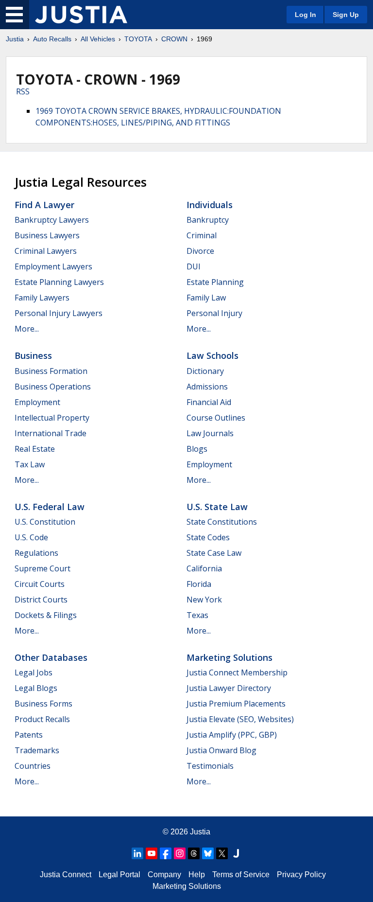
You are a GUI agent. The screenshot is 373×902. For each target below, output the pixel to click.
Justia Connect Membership (237, 672)
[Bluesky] (208, 853)
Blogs (196, 448)
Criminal (201, 235)
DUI (193, 266)
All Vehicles (98, 39)
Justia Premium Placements (236, 703)
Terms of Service (241, 874)
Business (33, 355)
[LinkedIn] (137, 853)
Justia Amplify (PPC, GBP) (231, 734)
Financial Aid (208, 402)
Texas (197, 615)
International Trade (50, 433)
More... (27, 328)
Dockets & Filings (46, 615)
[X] (222, 853)
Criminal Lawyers (46, 251)
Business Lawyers (47, 235)
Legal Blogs (36, 688)
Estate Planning (215, 282)
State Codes (208, 537)
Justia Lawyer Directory (228, 688)
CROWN (174, 39)
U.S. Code (31, 537)
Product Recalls (42, 719)
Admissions (207, 386)
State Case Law (213, 553)
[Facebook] (165, 853)
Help (196, 874)
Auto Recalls (52, 39)
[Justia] (81, 14)
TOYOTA (138, 39)
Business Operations (53, 386)
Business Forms (43, 703)
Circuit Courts (40, 584)
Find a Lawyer (44, 205)
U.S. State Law (217, 507)
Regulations (36, 553)
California (204, 568)
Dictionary (205, 371)
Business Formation (51, 371)
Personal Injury (214, 313)
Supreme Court (42, 568)
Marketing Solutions (229, 657)
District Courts (41, 599)
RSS (23, 91)
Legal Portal (119, 874)
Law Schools (212, 355)
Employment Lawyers (53, 266)
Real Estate (35, 448)
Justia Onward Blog (221, 750)
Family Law (206, 297)
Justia (15, 39)
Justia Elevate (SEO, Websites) (240, 719)
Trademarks (37, 750)
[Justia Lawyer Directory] (236, 853)
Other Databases (51, 657)
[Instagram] (180, 853)
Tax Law (30, 464)
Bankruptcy (207, 219)
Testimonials (210, 766)
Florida (198, 584)
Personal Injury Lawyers (58, 313)
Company (164, 874)
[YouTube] (151, 853)
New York (204, 599)
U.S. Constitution (45, 521)
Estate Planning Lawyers (59, 282)
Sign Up (346, 14)
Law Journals (210, 433)
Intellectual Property (52, 417)
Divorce (200, 251)
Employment (37, 402)
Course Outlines (215, 417)
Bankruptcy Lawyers (52, 219)
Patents (29, 734)
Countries (33, 766)
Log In (305, 14)
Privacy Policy (301, 874)
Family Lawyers (42, 297)
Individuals (209, 205)
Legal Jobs (33, 672)
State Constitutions (221, 521)
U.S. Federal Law (50, 507)
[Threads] (194, 853)
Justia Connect (65, 874)
